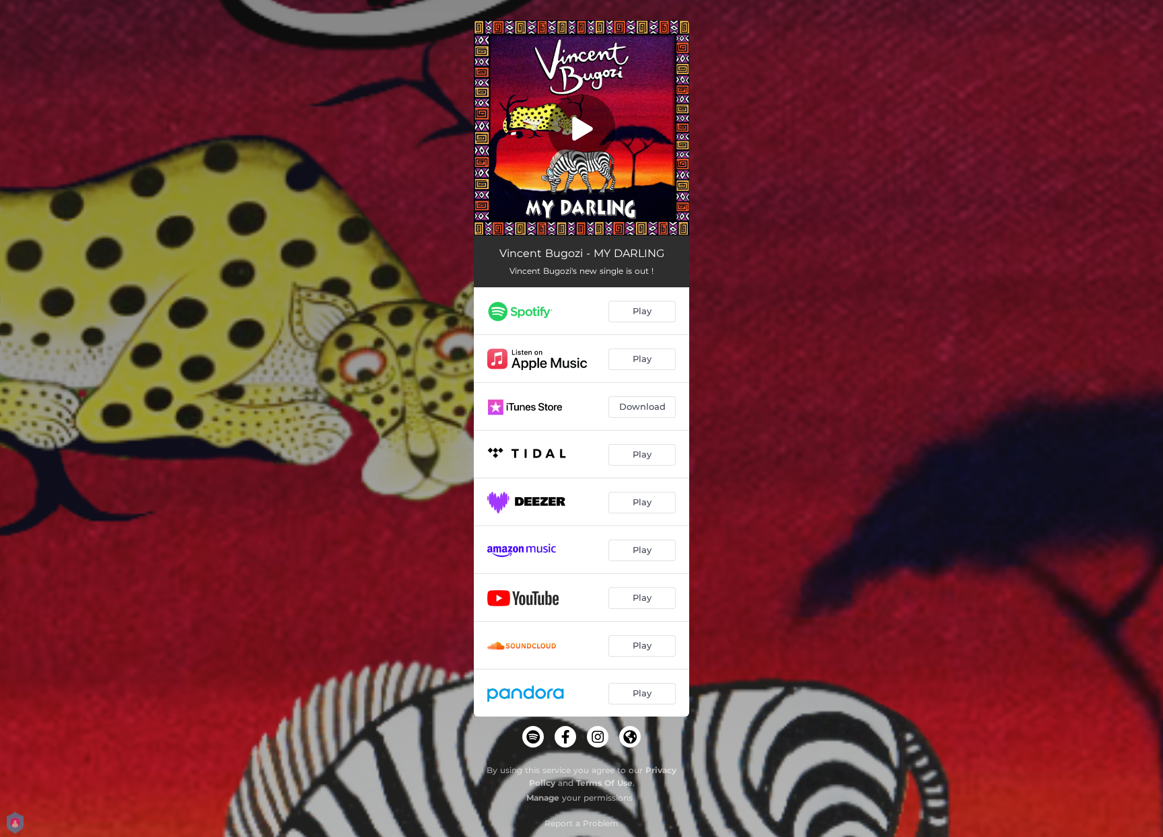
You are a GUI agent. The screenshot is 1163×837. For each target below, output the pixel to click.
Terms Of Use (604, 783)
